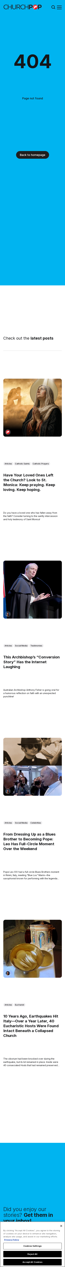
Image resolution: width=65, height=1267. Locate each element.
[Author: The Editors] (8, 432)
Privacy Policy (11, 1239)
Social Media (21, 645)
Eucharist (19, 1004)
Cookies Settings (32, 1246)
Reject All (32, 1254)
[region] (32, 1244)
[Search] (53, 7)
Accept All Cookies (32, 1262)
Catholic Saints (22, 463)
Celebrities (35, 822)
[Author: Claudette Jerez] (8, 614)
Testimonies (36, 645)
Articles (8, 463)
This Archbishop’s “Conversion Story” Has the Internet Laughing (31, 662)
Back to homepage (32, 155)
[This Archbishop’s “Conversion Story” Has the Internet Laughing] (32, 590)
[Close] (61, 1225)
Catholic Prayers (41, 463)
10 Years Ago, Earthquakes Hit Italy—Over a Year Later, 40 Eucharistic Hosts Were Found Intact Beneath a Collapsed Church (31, 1026)
